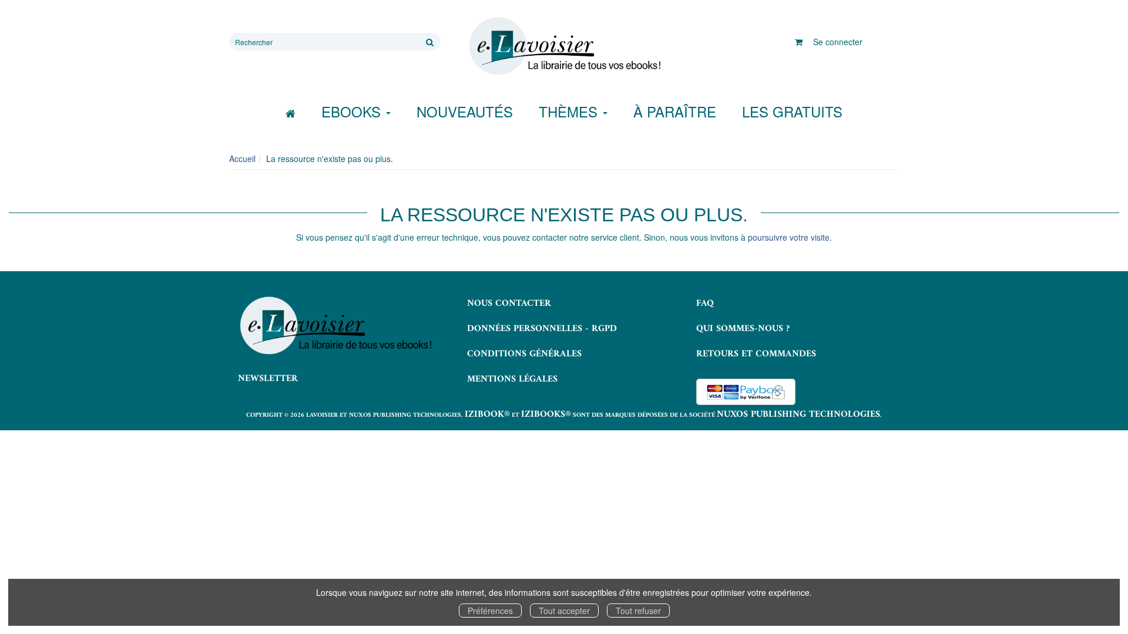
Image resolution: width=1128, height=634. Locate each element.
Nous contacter (509, 303)
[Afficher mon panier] (799, 42)
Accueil (242, 158)
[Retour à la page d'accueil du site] (564, 46)
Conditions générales (524, 354)
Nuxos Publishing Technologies (798, 414)
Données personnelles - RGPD (542, 329)
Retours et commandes (756, 354)
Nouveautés (465, 111)
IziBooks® (546, 414)
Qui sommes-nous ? (743, 329)
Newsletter (268, 378)
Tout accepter (564, 610)
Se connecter (837, 42)
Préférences (490, 610)
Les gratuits (792, 111)
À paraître (674, 111)
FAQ (705, 303)
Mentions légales (512, 379)
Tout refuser (638, 610)
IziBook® (487, 414)
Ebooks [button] (353, 111)
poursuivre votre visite (789, 237)
